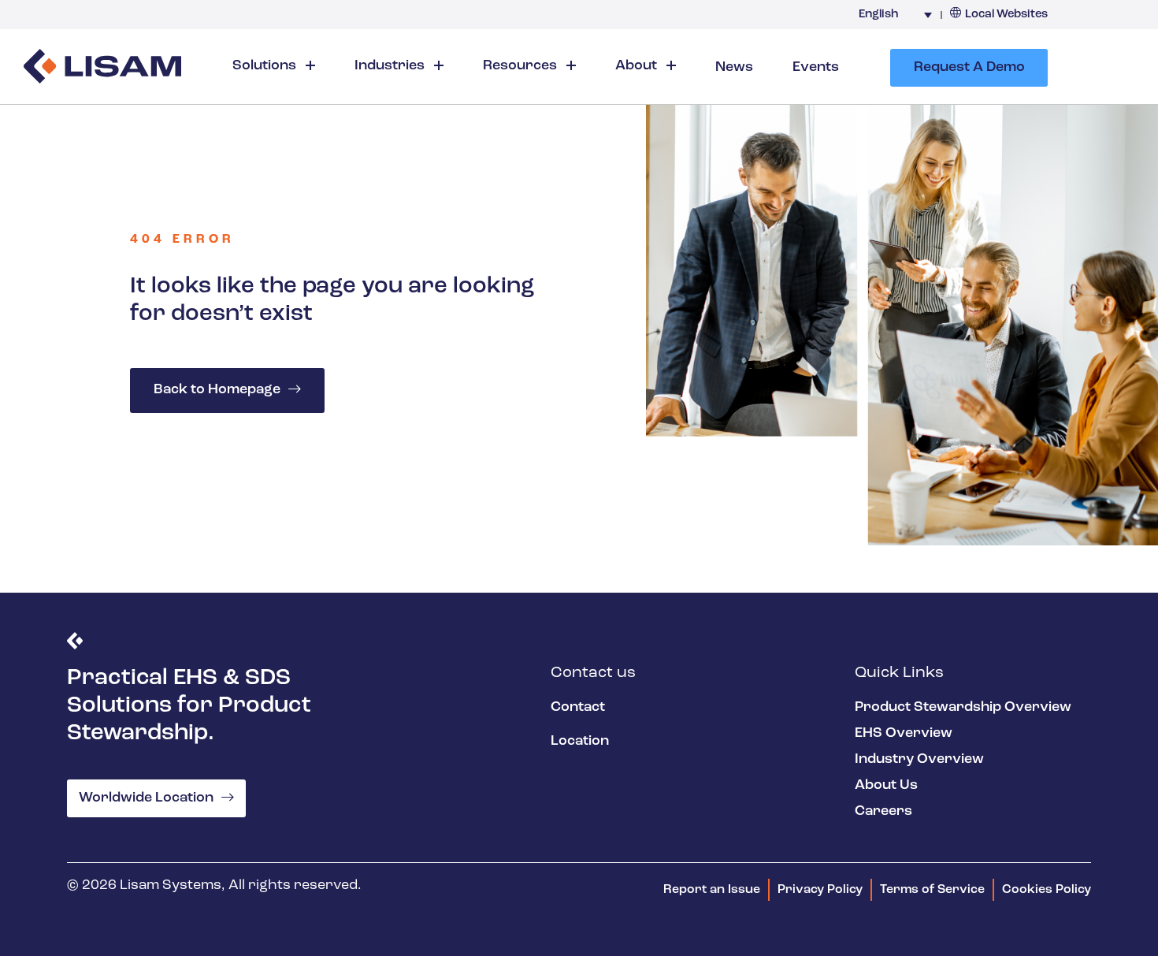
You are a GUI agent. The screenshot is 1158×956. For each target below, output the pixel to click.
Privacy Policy (820, 889)
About (637, 66)
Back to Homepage (217, 390)
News (734, 68)
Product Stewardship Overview (963, 708)
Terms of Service (932, 889)
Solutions (265, 66)
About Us (886, 786)
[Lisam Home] (102, 68)
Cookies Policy (1046, 889)
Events (815, 68)
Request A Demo (969, 68)
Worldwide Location (146, 798)
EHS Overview (903, 734)
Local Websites (1006, 14)
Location (580, 742)
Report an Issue (711, 889)
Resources (521, 66)
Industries (391, 66)
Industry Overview (919, 760)
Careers (883, 812)
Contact (578, 708)
